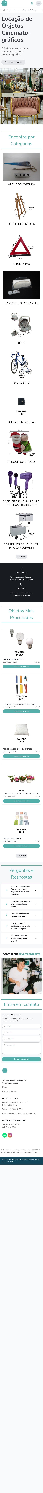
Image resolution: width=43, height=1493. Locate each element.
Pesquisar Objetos (15, 62)
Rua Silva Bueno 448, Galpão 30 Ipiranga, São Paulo (14, 1103)
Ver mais (22, 556)
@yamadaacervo (29, 954)
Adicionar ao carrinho (21, 666)
